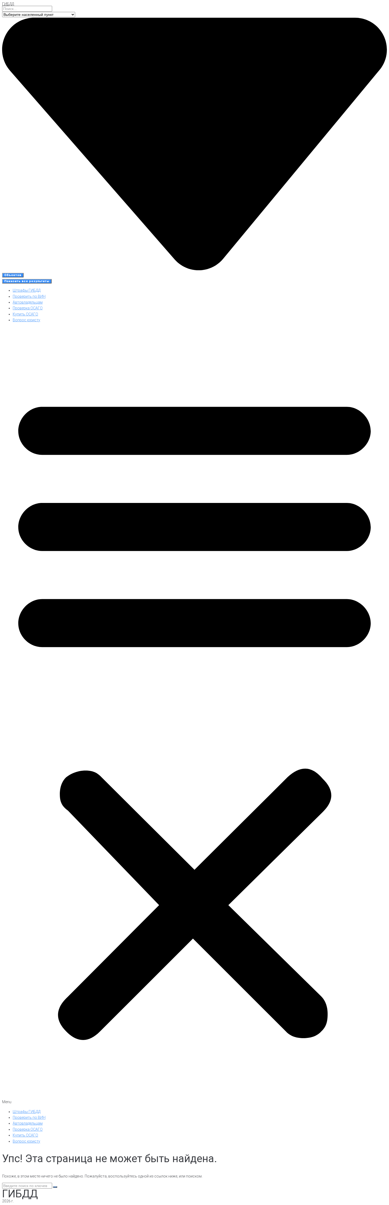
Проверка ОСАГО (28, 308)
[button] (194, 716)
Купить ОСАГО (25, 314)
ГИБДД (8, 4)
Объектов (12, 275)
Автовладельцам (28, 302)
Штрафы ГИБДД (26, 290)
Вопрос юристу (26, 320)
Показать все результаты (26, 281)
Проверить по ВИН (29, 296)
